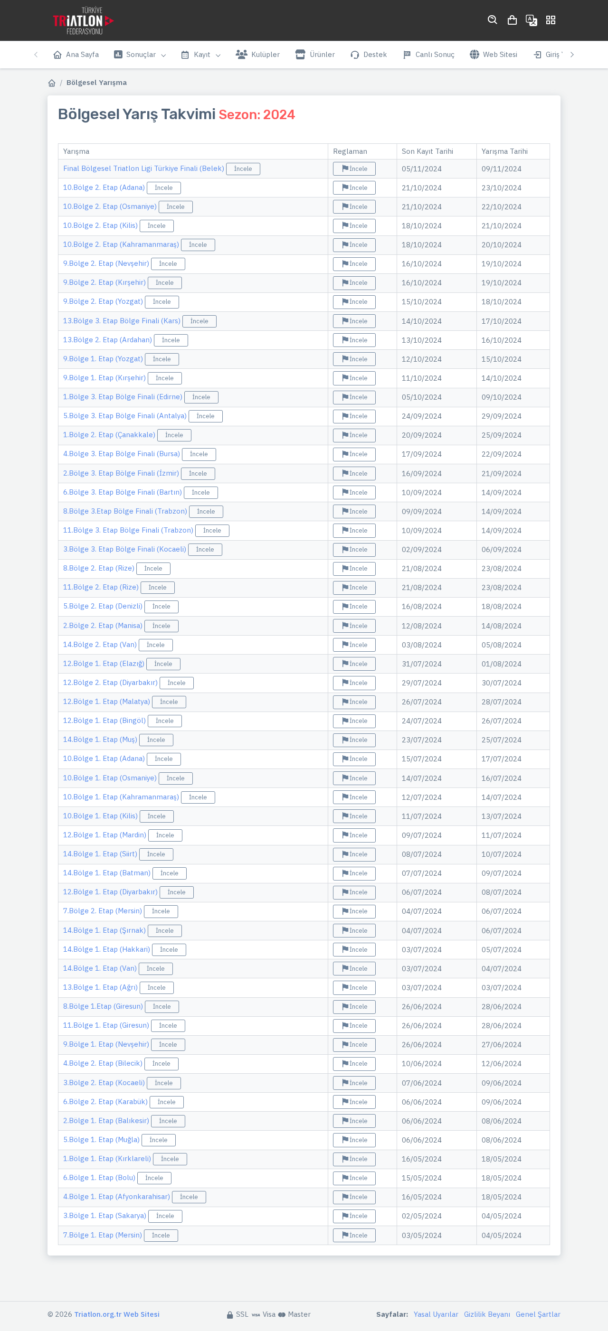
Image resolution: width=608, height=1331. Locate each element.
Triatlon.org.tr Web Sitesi (117, 1314)
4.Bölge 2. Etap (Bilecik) (103, 1063)
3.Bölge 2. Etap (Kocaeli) (105, 1082)
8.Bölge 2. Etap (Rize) (99, 567)
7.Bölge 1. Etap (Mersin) (103, 1234)
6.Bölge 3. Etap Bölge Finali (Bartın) (123, 492)
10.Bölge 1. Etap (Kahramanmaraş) (122, 796)
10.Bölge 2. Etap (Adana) (105, 187)
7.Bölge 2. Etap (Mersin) (103, 910)
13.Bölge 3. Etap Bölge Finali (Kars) (122, 320)
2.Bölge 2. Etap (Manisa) (103, 625)
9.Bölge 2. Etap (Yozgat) (104, 301)
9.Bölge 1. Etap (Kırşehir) (105, 377)
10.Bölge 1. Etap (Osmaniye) (111, 777)
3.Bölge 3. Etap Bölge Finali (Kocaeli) (125, 548)
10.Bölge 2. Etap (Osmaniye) (111, 206)
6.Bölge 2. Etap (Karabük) (106, 1101)
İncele (243, 169)
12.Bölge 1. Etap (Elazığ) (104, 663)
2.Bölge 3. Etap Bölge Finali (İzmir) (122, 473)
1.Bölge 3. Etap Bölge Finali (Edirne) (123, 396)
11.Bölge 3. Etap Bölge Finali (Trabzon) (129, 529)
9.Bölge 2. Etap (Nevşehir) (107, 263)
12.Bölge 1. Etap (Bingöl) (105, 720)
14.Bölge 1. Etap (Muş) (101, 739)
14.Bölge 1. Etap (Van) (101, 968)
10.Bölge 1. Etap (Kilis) (101, 815)
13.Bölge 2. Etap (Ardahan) (108, 339)
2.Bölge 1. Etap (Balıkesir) (107, 1120)
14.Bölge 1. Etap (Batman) (107, 872)
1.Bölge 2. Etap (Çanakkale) (110, 434)
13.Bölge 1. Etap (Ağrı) (101, 987)
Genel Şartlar (538, 1314)
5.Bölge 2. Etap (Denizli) (103, 605)
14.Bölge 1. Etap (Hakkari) (107, 949)
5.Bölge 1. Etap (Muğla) (102, 1139)
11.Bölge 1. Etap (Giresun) (107, 1025)
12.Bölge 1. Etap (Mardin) (105, 834)
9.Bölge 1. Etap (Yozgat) (104, 358)
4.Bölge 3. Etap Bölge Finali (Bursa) (122, 453)
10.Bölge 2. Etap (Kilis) (101, 225)
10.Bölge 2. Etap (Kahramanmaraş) (122, 244)
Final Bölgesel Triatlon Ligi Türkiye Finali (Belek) (144, 168)
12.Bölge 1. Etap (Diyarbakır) (111, 891)
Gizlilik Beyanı (487, 1314)
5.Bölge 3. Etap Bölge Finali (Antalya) (126, 415)
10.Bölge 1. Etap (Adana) (105, 758)
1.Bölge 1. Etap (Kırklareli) (108, 1158)
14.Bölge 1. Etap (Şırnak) (105, 930)
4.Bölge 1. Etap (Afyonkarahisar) (117, 1196)
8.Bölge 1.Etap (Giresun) (104, 1006)
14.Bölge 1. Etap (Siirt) (101, 853)
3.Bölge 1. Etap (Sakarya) (105, 1215)
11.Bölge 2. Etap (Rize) (102, 586)
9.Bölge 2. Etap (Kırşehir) (105, 282)
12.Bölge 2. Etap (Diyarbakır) (111, 682)
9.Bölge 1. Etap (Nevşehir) (107, 1044)
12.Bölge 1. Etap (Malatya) (107, 701)
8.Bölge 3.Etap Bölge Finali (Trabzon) (126, 511)
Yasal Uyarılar (436, 1314)
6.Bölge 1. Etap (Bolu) (100, 1177)
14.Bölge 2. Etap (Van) (101, 644)
